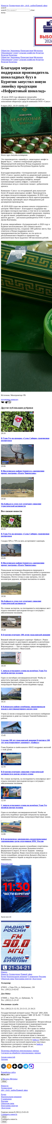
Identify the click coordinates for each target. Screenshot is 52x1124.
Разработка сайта (8, 1072)
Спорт (15, 53)
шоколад (14, 399)
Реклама (42, 976)
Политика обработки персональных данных (20, 1051)
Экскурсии (37, 979)
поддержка (5, 399)
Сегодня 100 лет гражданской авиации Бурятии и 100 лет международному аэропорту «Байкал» (25, 741)
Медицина (38, 51)
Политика (13, 55)
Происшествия (26, 51)
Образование (6, 53)
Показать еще (7, 864)
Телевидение (14, 5)
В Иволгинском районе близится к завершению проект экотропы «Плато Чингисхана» (22, 472)
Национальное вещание (17, 976)
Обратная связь (7, 979)
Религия (4, 55)
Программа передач (23, 979)
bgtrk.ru (36, 1040)
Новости (4, 5)
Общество (5, 51)
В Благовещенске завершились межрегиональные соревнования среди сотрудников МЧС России (24, 840)
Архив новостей (8, 1057)
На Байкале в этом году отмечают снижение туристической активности (21, 505)
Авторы (4, 1059)
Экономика (15, 51)
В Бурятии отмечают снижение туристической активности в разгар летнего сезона (22, 773)
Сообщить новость (9, 1114)
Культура (40, 53)
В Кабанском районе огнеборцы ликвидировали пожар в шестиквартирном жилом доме (23, 708)
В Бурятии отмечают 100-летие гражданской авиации (25, 635)
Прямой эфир (34, 5)
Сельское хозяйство (27, 53)
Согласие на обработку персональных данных (21, 1053)
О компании (33, 976)
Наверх (4, 972)
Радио (3, 976)
